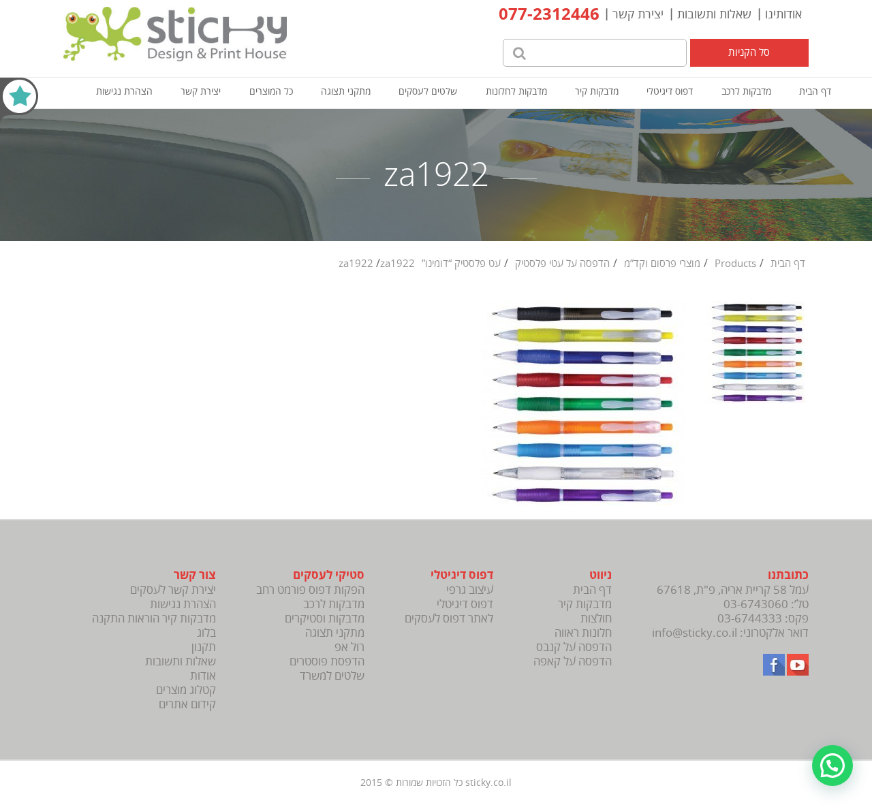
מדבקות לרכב (746, 91)
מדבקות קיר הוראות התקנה (154, 619)
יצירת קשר (638, 14)
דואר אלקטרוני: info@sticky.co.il (730, 633)
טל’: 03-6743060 (766, 604)
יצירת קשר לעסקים (173, 590)
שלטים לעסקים (428, 91)
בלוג (206, 633)
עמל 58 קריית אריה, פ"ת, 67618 (733, 590)
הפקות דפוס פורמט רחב (310, 590)
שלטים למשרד (332, 676)
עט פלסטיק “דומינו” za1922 (419, 263)
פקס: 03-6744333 (763, 619)
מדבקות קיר (597, 91)
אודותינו (783, 14)
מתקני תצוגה (346, 91)
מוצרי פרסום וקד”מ (662, 263)
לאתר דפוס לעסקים (449, 619)
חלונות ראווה (583, 633)
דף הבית (815, 91)
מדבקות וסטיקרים (324, 619)
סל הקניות (749, 52)
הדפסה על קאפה (572, 661)
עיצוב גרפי (469, 590)
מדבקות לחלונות (516, 91)
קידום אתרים (187, 704)
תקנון (203, 647)
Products (735, 263)
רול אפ (349, 647)
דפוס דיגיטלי (670, 91)
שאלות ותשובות (714, 14)
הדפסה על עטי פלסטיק (562, 263)
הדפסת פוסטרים (327, 661)
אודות (203, 676)
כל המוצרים (271, 91)
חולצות (596, 619)
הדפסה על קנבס (574, 647)
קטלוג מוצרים (186, 690)
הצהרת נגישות (124, 91)
